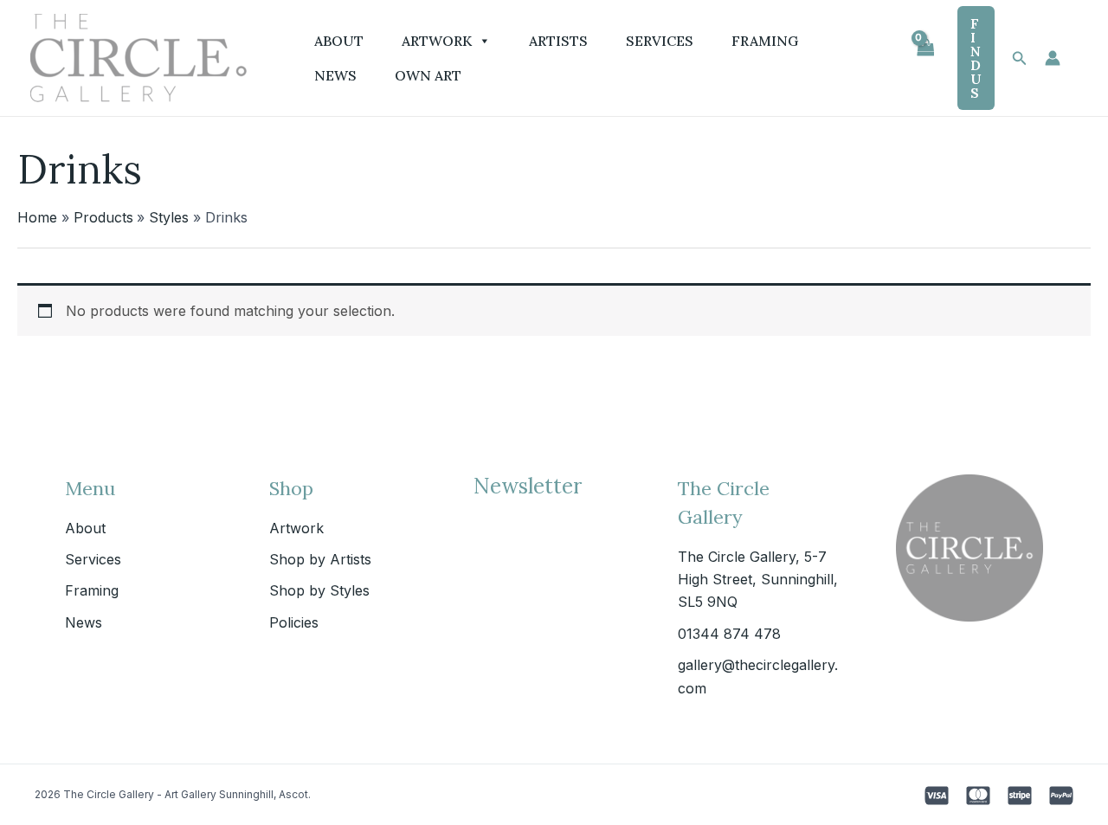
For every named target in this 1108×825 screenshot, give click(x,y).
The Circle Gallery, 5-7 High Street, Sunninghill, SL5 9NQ (758, 579)
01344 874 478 (729, 633)
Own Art (428, 75)
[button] (976, 58)
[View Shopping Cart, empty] (924, 58)
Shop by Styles (319, 590)
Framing (764, 40)
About (339, 40)
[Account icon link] (1052, 58)
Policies (294, 622)
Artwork (437, 40)
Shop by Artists (320, 559)
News (335, 75)
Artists (558, 40)
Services (659, 40)
